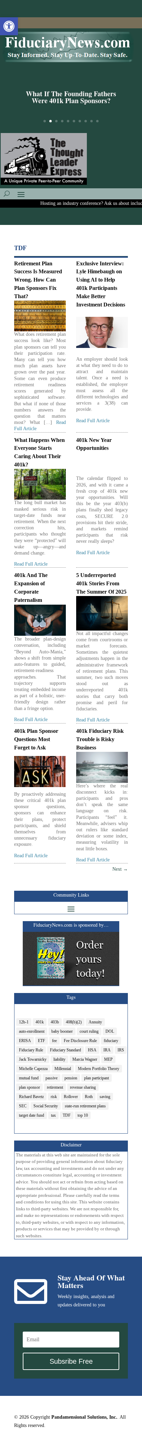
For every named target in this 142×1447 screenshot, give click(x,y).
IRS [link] (121, 1050)
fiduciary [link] (111, 1040)
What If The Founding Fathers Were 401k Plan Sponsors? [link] (71, 97)
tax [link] (53, 1115)
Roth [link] (89, 1096)
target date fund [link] (31, 1115)
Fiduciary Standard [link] (65, 1050)
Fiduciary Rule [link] (31, 1050)
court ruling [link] (89, 1031)
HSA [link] (92, 1050)
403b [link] (55, 1022)
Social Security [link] (45, 1106)
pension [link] (70, 1078)
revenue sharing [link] (83, 1087)
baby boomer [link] (62, 1031)
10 (97, 121)
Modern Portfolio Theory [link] (98, 1068)
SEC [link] (23, 1106)
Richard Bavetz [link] (31, 1096)
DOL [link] (109, 1031)
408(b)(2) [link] (74, 1022)
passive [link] (51, 1078)
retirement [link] (55, 1087)
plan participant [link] (96, 1078)
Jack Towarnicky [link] (33, 1059)
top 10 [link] (83, 1115)
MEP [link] (108, 1059)
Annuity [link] (95, 1022)
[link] (9, 26)
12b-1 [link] (24, 1022)
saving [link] (105, 1096)
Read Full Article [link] (93, 420)
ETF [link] (41, 1040)
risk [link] (54, 1096)
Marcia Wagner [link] (84, 1059)
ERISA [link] (25, 1040)
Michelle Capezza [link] (33, 1068)
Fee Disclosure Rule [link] (80, 1040)
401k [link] (40, 1022)
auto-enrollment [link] (31, 1031)
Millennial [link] (62, 1068)
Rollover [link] (71, 1096)
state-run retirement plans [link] (85, 1106)
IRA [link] (107, 1050)
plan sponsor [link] (29, 1087)
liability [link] (59, 1059)
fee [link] (54, 1040)
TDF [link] (67, 1115)
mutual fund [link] (29, 1078)
